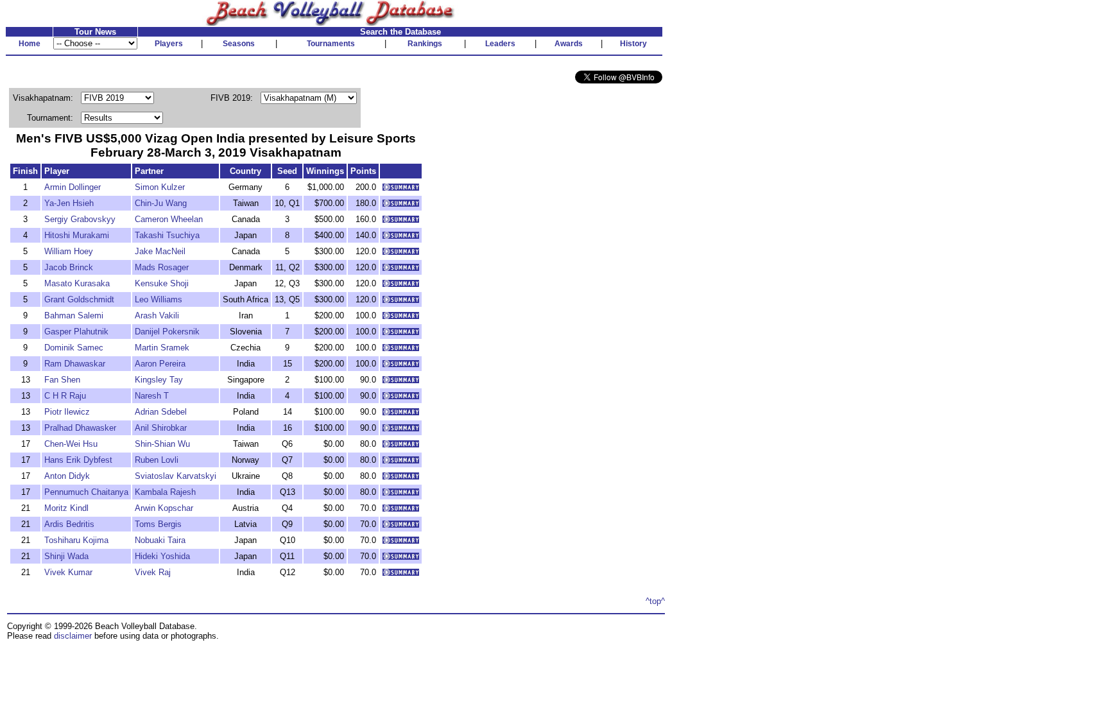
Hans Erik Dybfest (78, 460)
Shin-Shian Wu (162, 444)
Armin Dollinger (72, 187)
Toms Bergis (158, 524)
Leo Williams (158, 299)
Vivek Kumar (68, 572)
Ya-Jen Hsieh (69, 203)
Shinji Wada (66, 556)
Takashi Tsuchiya (167, 235)
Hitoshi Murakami (76, 235)
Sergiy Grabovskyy (80, 219)
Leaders (500, 43)
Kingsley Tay (159, 379)
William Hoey (68, 251)
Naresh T (152, 396)
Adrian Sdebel (161, 412)
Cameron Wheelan (169, 219)
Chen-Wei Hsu (71, 444)
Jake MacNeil (160, 251)
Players (169, 43)
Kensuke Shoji (162, 283)
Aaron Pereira (160, 363)
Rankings (425, 43)
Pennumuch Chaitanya (86, 492)
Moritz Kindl (66, 508)
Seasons (239, 43)
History (633, 43)
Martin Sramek (162, 347)
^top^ (655, 601)
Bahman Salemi (73, 315)
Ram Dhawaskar (74, 363)
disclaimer (73, 636)
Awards (568, 43)
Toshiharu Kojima (76, 540)
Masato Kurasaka (77, 283)
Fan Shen (62, 379)
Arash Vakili (157, 315)
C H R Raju (65, 396)
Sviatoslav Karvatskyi (175, 476)
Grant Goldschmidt (79, 299)
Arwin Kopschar (164, 508)
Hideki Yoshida (162, 556)
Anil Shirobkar (161, 428)
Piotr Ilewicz (67, 412)
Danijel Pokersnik (167, 331)
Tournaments (331, 43)
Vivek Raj (153, 572)
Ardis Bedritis (69, 524)
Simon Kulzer (160, 187)
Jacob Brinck (68, 267)
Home (29, 43)
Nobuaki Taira (160, 540)
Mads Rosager (162, 267)
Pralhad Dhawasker (80, 428)
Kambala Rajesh (165, 492)
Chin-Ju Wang (161, 203)
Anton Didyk (67, 476)
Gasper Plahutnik (76, 331)
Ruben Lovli (156, 460)
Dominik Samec (73, 347)
